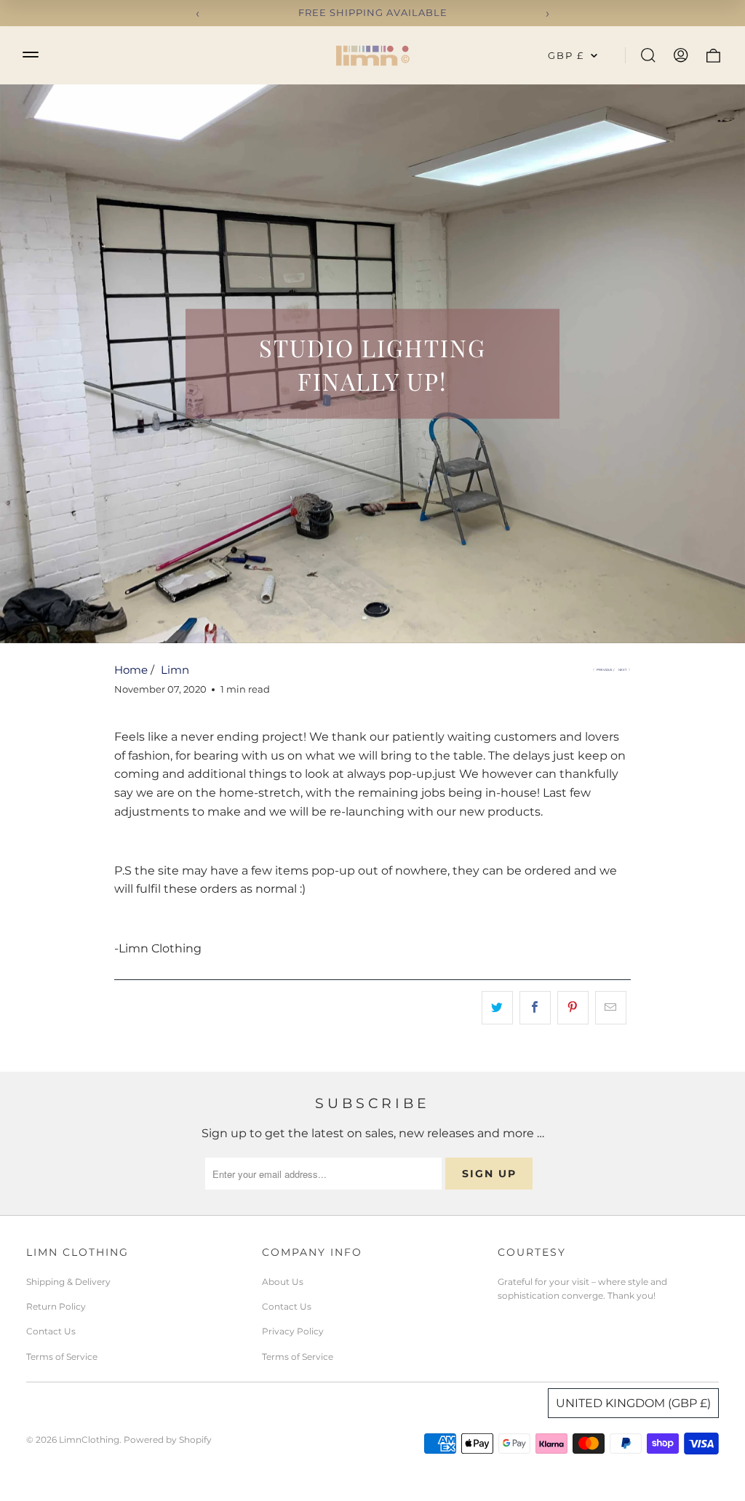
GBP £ (566, 55)
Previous (604, 670)
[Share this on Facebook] (535, 1007)
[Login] (681, 55)
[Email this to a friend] (610, 1007)
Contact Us (51, 1331)
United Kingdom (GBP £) (633, 1403)
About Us (282, 1281)
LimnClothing (89, 1439)
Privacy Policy (293, 1331)
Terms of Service (61, 1356)
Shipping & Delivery (68, 1281)
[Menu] (30, 54)
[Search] (648, 55)
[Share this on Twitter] (497, 1007)
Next (622, 670)
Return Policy (56, 1306)
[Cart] (713, 55)
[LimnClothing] (372, 55)
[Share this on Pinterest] (573, 1007)
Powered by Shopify (168, 1439)
